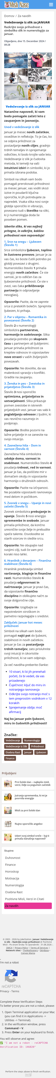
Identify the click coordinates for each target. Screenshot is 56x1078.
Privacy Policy (21, 947)
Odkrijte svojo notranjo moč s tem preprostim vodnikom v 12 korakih (30, 698)
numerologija (32, 740)
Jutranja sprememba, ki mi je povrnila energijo (31, 797)
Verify (28, 1074)
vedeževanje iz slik (16, 746)
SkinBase (44, 950)
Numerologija (14, 885)
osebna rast (13, 752)
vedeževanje (13, 740)
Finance (10, 865)
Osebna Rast (14, 892)
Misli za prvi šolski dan (27, 810)
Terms (15, 991)
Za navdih (11, 906)
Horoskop (12, 871)
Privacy (4, 991)
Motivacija (12, 878)
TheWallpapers (30, 950)
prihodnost (37, 746)
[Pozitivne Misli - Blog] (16, 4)
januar (28, 752)
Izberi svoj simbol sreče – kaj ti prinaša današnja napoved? (32, 837)
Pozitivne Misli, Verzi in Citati (24, 899)
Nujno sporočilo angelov (29, 823)
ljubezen (41, 752)
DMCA (9, 947)
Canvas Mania (28, 953)
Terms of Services (39, 947)
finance (10, 758)
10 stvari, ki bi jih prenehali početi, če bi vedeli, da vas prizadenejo (27, 676)
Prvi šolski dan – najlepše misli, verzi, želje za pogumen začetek (32, 783)
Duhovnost (12, 858)
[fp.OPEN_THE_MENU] (51, 4)
